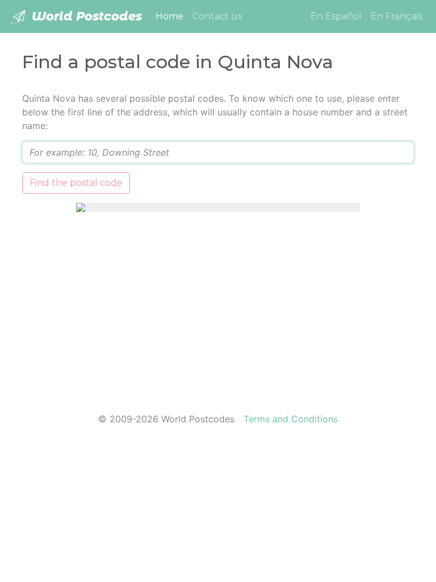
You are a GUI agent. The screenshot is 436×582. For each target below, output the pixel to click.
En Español (336, 16)
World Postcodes (85, 16)
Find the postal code (76, 182)
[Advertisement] (218, 305)
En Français (396, 16)
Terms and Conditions (291, 419)
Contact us (217, 16)
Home (172, 16)
